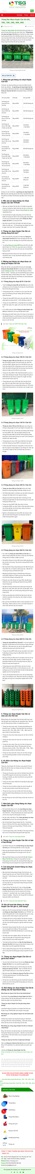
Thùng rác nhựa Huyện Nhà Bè (17, 836)
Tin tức (26, 15)
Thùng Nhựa (12, 1103)
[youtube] (23, 1172)
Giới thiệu (19, 15)
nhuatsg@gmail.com (10, 1165)
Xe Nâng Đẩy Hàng (14, 1137)
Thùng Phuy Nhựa (14, 1117)
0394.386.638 (17, 1163)
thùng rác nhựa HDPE (14, 245)
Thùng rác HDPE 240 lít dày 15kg (18, 324)
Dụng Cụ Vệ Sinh (13, 1130)
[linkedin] (17, 1172)
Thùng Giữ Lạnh (13, 1123)
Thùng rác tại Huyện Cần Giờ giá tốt (21, 1066)
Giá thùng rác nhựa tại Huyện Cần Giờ (20, 1061)
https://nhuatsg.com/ (12, 1161)
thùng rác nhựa (10, 270)
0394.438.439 (9, 1163)
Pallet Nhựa (12, 1110)
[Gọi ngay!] (17, 10)
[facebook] (11, 1172)
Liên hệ (32, 15)
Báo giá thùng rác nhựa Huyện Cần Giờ (13, 1059)
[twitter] (14, 1172)
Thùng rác (11, 1144)
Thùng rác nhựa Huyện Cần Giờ (10, 30)
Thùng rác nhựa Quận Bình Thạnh (17, 901)
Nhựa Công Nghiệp (14, 1096)
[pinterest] (20, 1172)
